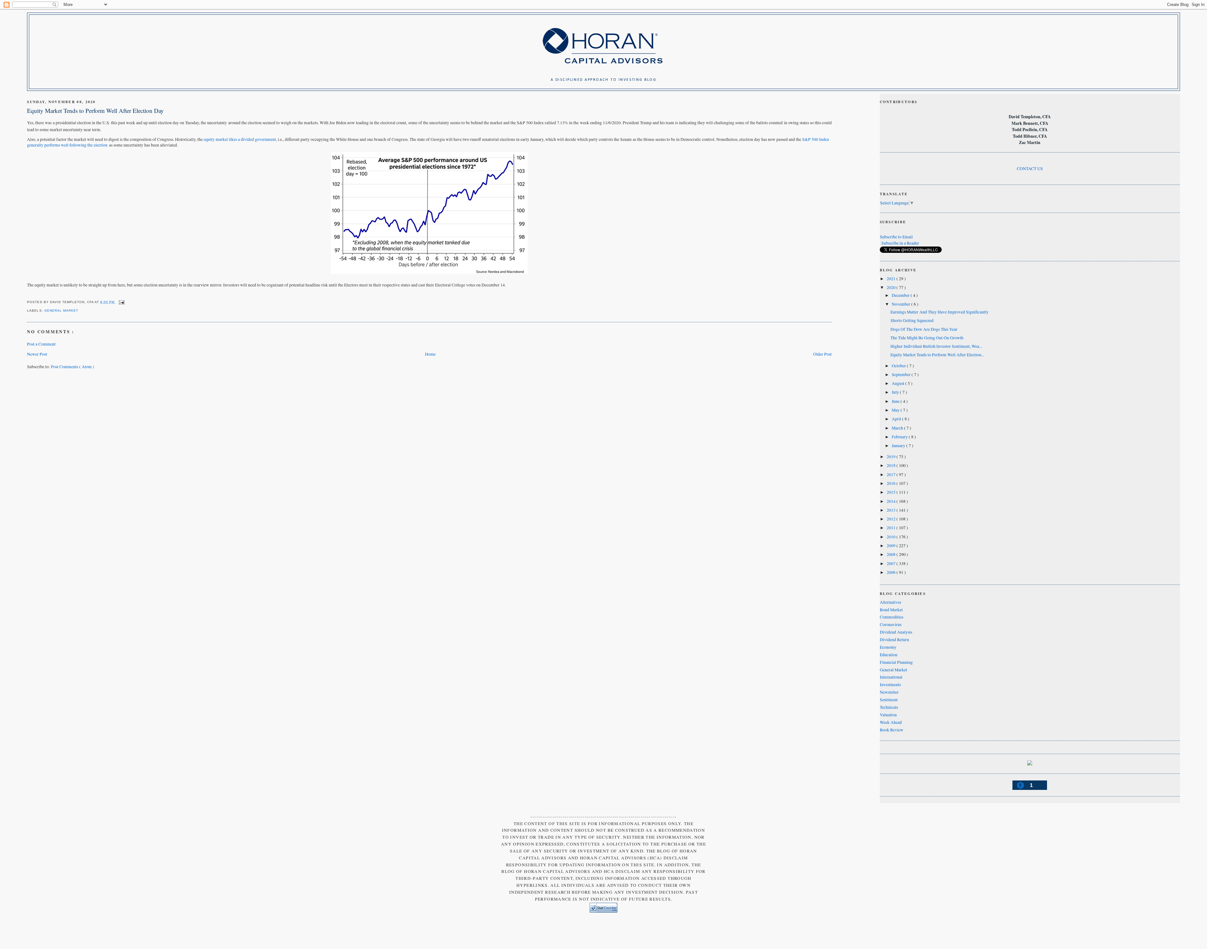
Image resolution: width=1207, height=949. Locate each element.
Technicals (889, 707)
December (901, 295)
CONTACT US (1030, 168)
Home (430, 354)
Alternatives (890, 602)
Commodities (891, 617)
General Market (61, 310)
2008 (891, 554)
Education (888, 655)
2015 (891, 492)
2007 (891, 563)
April (897, 419)
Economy (888, 647)
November (901, 304)
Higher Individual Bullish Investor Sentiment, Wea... (936, 346)
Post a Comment (41, 344)
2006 (891, 572)
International (891, 677)
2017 (891, 474)
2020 (891, 287)
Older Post (822, 354)
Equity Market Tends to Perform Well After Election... (937, 355)
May (896, 410)
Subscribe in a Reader (900, 243)
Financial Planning (896, 662)
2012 (891, 519)
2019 (891, 456)
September (902, 374)
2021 (891, 278)
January (899, 445)
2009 (891, 545)
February (900, 437)
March (898, 428)
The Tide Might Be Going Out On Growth (926, 338)
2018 (891, 465)
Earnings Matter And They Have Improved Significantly (939, 312)
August (898, 383)
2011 (891, 527)
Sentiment (889, 699)
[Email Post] (120, 302)
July (896, 392)
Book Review (891, 730)
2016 (891, 483)
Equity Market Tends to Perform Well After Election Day (95, 110)
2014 (891, 501)
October (899, 366)
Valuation (888, 715)
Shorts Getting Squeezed (912, 320)
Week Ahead (891, 722)
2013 (891, 510)
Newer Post (37, 354)
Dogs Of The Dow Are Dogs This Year (923, 329)
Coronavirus (890, 624)
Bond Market (891, 610)
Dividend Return (894, 639)
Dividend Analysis (896, 632)
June (896, 401)
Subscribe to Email (896, 237)
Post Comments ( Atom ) (72, 366)
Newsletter (889, 692)
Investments (890, 684)
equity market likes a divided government (240, 139)
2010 (891, 537)
